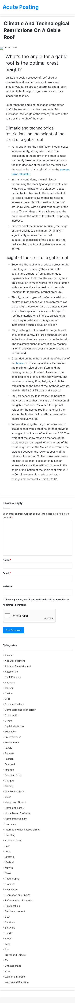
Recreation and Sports (17, 895)
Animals (9, 655)
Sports (8, 933)
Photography (12, 878)
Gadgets (9, 780)
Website (7, 586)
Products (10, 884)
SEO (7, 916)
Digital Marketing (14, 726)
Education (10, 731)
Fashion (9, 758)
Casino (9, 693)
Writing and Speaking (17, 982)
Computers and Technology (20, 709)
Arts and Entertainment (18, 666)
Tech (7, 944)
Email (7, 573)
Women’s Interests (15, 976)
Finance (9, 769)
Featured (10, 764)
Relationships (12, 905)
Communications (14, 704)
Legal (8, 851)
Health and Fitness (15, 802)
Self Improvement (15, 911)
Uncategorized (13, 965)
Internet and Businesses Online (22, 829)
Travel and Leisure (15, 954)
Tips (7, 949)
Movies (9, 867)
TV (6, 960)
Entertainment (13, 737)
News (8, 873)
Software (10, 927)
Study (8, 938)
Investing (10, 835)
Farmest (9, 753)
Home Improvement (16, 818)
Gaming (9, 786)
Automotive (11, 671)
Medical (9, 862)
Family (8, 747)
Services (10, 922)
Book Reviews (13, 677)
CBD (7, 698)
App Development (15, 660)
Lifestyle (9, 856)
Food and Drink (13, 775)
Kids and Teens (13, 840)
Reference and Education (19, 900)
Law (7, 846)
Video (8, 971)
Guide (8, 797)
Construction (12, 715)
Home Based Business (17, 813)
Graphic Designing (15, 791)
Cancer (9, 688)
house (20, 363)
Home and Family (14, 807)
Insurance (10, 824)
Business (10, 682)
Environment (12, 742)
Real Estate (11, 889)
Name (7, 560)
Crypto (9, 720)
